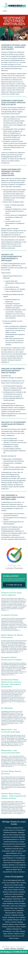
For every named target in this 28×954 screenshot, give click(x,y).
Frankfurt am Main (18, 885)
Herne (17, 917)
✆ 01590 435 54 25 (14, 584)
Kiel (19, 901)
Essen (5, 889)
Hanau (22, 933)
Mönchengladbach (7, 899)
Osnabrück (20, 913)
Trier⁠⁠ (20, 929)
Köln (11, 885)
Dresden (15, 889)
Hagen (16, 908)
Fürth (20, 920)
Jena (13, 931)
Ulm (24, 920)
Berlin (18, 882)
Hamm (13, 910)
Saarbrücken (7, 910)
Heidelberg (14, 915)
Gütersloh (10, 933)
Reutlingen (22, 924)
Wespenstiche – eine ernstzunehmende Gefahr (10, 730)
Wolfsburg (5, 924)
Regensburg (11, 917)
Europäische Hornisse (9, 615)
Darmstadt (21, 915)
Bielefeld (6, 894)
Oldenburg (8, 913)
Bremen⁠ (10, 889)
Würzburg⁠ (20, 922)
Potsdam (20, 908)
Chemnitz (15, 901)
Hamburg (23, 882)
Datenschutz (13, 948)
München (7, 885)
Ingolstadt (9, 920)
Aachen (23, 899)
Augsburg (13, 896)
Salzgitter (22, 931)
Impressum (6, 948)
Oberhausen (22, 906)
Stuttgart (5, 887)
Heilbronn (7, 922)
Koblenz (18, 927)
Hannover (21, 889)
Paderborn (22, 917)
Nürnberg (5, 892)
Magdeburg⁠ (10, 903)
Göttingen (11, 924)
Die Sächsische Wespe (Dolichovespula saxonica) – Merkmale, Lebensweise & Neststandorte (11, 683)
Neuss (4, 920)
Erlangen (4, 927)
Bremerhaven (11, 927)
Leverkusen (7, 915)
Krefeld (4, 906)
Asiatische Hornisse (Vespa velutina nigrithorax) (11, 593)
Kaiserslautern (8, 936)
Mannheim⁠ (21, 894)
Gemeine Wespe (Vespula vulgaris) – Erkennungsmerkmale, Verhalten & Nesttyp (13, 795)
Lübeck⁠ (13, 906)
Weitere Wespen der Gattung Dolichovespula (12, 636)
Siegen (5, 933)
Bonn (10, 894)
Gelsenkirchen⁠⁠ (17, 899)
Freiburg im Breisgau (19, 903)
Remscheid (15, 929)
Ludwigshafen (20, 910)
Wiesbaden (20, 896)
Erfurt (16, 906)
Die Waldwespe (7, 708)
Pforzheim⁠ (14, 922)
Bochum (16, 892)
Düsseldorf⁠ (11, 887)
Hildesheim (17, 933)
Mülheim (13, 913)
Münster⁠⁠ (15, 894)
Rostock (6, 908)
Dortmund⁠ (22, 887)
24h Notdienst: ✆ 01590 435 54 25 (13, 951)
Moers (17, 931)
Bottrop (17, 924)
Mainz (8, 906)
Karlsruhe (7, 896)
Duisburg (11, 892)
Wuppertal (22, 892)
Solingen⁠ (4, 917)
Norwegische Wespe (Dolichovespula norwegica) (11, 658)
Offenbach (16, 920)
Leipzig (17, 887)
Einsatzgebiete (20, 948)
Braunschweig (8, 901)
